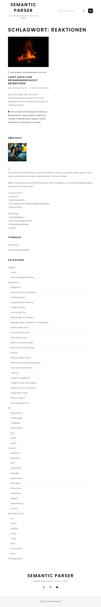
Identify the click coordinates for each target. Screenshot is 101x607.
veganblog (14, 122)
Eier (12, 518)
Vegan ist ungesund (20, 377)
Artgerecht (15, 287)
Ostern (13, 272)
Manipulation (16, 478)
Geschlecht (16, 468)
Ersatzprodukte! (17, 297)
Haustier (14, 528)
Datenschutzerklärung (18, 249)
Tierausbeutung (15, 513)
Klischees (14, 473)
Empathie (15, 458)
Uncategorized (15, 558)
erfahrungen (30, 112)
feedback (42, 112)
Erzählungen (16, 418)
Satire (13, 438)
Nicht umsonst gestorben (22, 347)
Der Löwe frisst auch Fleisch (23, 292)
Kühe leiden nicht (18, 337)
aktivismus (16, 112)
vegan (42, 119)
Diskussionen (16, 413)
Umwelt (13, 508)
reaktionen (28, 115)
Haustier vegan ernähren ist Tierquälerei (29, 322)
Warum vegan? (17, 398)
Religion (14, 498)
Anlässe (11, 267)
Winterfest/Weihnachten (22, 277)
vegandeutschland (31, 122)
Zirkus (13, 553)
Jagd (13, 538)
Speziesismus (16, 503)
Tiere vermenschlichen (21, 367)
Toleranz (14, 372)
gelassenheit (15, 115)
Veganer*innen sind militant (23, 382)
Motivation (40, 72)
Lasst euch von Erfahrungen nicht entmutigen (22, 80)
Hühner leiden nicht (19, 327)
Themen (12, 448)
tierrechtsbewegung (19, 119)
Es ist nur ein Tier (18, 312)
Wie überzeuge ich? (19, 403)
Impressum (13, 244)
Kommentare (16, 428)
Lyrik (12, 433)
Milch (12, 543)
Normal (13, 352)
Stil (9, 408)
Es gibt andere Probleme (22, 302)
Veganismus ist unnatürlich (23, 388)
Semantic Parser (23, 7)
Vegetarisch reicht (19, 393)
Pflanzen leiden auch (20, 357)
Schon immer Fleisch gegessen (25, 362)
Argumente (13, 282)
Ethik (12, 463)
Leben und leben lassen (21, 342)
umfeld (34, 119)
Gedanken (28, 72)
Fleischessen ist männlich (22, 317)
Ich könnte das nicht (20, 332)
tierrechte (41, 115)
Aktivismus (16, 72)
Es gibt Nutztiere (18, 307)
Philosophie (15, 488)
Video (13, 443)
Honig (13, 533)
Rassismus (15, 493)
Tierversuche (16, 548)
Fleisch (13, 523)
